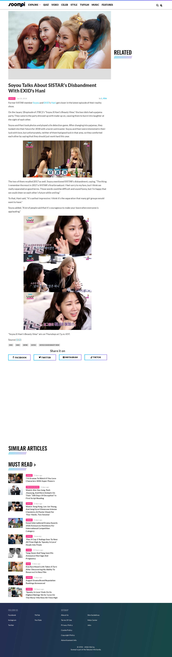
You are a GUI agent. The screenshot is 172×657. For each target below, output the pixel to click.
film (28, 563)
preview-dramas (32, 487)
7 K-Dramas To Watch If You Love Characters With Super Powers (41, 479)
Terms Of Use (66, 620)
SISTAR (25, 345)
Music (95, 4)
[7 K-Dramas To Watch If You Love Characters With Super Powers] (15, 478)
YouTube (38, 620)
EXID (46, 102)
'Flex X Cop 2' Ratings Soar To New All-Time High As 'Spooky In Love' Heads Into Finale (42, 542)
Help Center (92, 620)
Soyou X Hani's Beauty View (49, 345)
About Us (65, 615)
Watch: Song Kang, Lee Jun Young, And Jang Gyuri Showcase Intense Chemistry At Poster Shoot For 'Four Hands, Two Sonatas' (41, 510)
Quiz (46, 4)
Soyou (36, 102)
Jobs (89, 625)
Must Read (20, 464)
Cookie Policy (66, 630)
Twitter (46, 357)
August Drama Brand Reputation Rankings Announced (40, 581)
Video (55, 4)
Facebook (20, 357)
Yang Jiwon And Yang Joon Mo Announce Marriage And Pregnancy (39, 555)
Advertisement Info (69, 640)
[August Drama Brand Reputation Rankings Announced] (15, 580)
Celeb (64, 4)
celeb (29, 550)
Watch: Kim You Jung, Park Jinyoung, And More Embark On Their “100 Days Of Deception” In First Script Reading (41, 494)
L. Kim (104, 98)
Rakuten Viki (91, 650)
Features (107, 4)
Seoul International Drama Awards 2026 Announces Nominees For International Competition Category (41, 527)
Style (74, 4)
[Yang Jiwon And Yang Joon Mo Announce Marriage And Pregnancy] (15, 553)
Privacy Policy (67, 625)
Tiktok (97, 357)
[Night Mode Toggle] (161, 5)
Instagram (71, 357)
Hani (53, 102)
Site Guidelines (93, 615)
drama (29, 475)
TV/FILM (84, 4)
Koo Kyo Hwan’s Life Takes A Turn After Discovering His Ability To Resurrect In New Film (41, 569)
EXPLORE (33, 4)
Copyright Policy (68, 635)
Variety (11, 98)
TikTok (37, 615)
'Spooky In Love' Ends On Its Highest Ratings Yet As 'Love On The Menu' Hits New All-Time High (41, 595)
